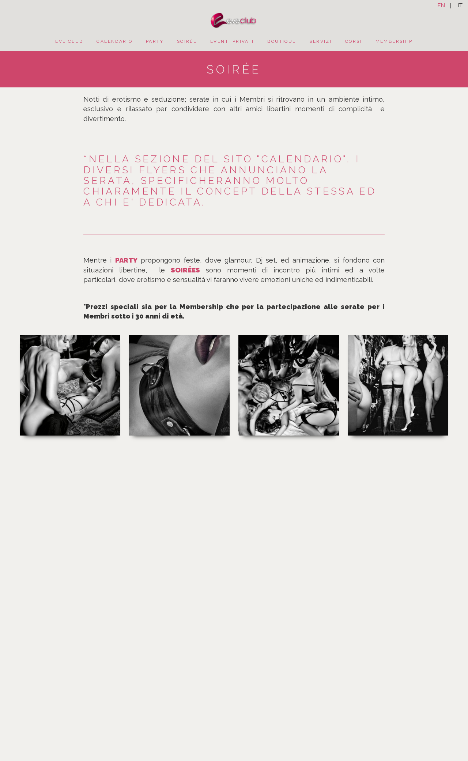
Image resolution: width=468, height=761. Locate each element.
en (441, 5)
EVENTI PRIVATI (232, 41)
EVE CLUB (69, 41)
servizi (320, 41)
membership (394, 41)
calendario (114, 41)
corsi (353, 41)
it (460, 5)
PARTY (154, 41)
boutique (281, 41)
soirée (187, 41)
